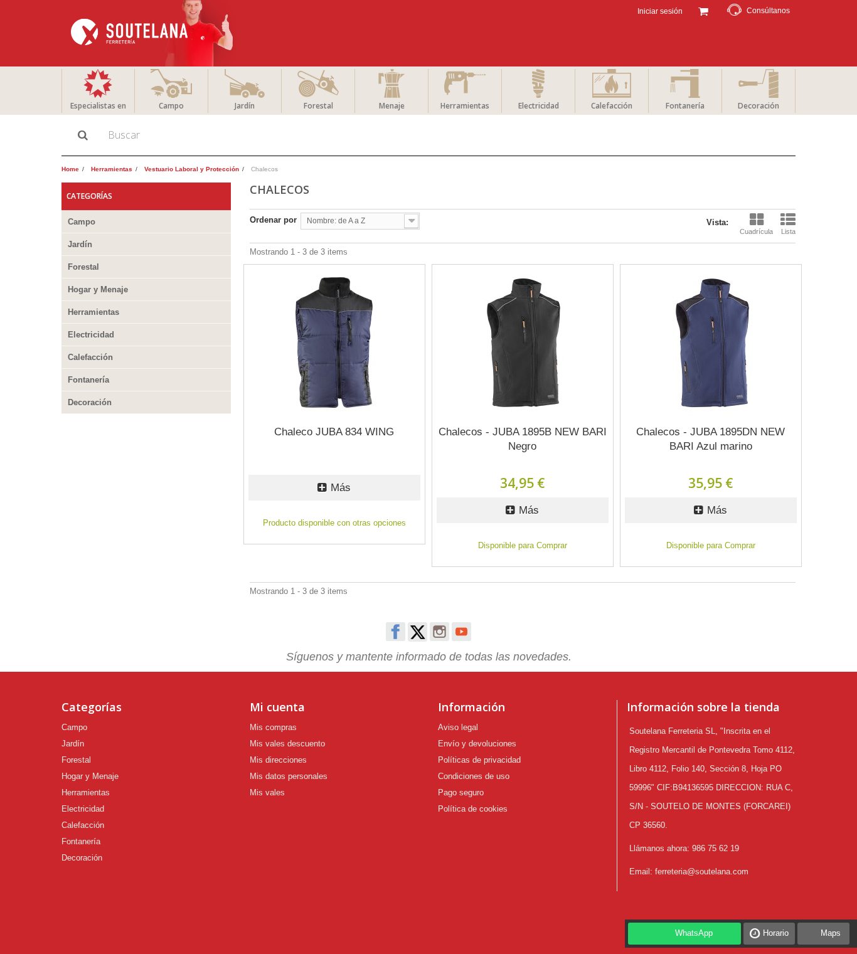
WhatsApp (694, 933)
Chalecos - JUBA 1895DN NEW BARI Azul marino (710, 439)
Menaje (392, 105)
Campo (171, 105)
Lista (788, 231)
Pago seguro (461, 792)
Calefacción (611, 105)
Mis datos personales (288, 776)
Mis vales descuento (287, 743)
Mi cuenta (277, 706)
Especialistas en (98, 105)
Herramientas (464, 105)
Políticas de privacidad (479, 760)
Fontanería (685, 105)
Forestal (318, 105)
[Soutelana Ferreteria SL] (153, 33)
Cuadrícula (756, 231)
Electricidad (538, 105)
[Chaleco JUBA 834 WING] (334, 343)
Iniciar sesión (659, 11)
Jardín (245, 105)
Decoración (758, 105)
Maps (831, 933)
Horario (776, 933)
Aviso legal (458, 727)
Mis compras (273, 727)
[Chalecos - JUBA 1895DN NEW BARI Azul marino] (710, 343)
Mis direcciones (278, 760)
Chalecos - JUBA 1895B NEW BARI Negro (523, 439)
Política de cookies (473, 809)
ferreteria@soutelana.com (701, 871)
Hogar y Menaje (98, 289)
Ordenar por (273, 220)
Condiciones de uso (473, 776)
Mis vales (267, 792)
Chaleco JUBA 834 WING (334, 432)
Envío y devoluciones (477, 743)
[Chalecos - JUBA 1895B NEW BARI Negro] (522, 343)
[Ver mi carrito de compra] (703, 10)
